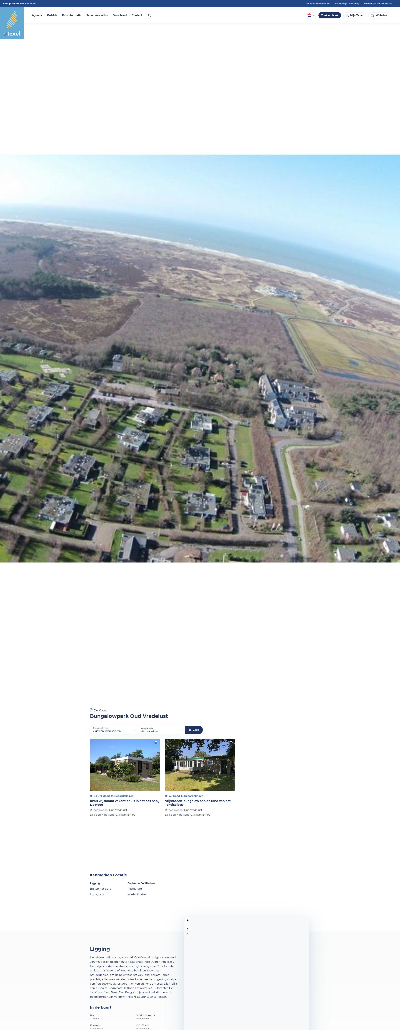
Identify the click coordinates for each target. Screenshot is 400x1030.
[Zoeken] (149, 15)
